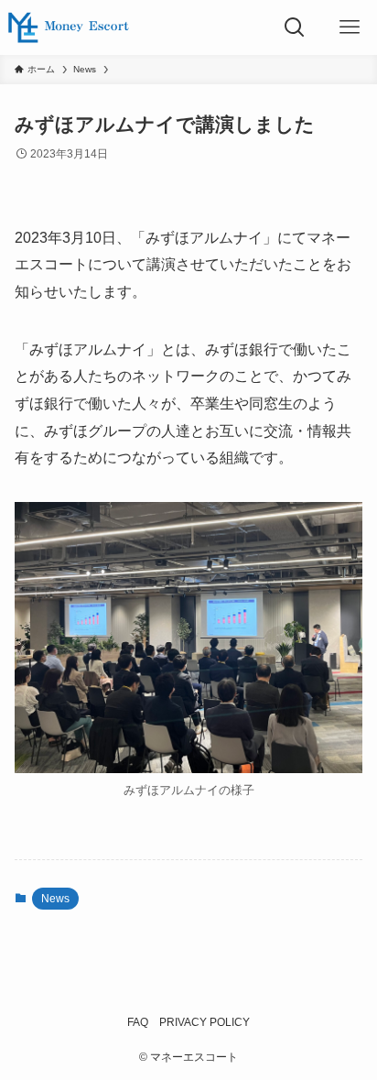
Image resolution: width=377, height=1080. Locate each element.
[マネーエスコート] (68, 27)
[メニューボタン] (349, 27)
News (55, 898)
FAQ (137, 1022)
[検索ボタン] (294, 27)
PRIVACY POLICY (204, 1022)
